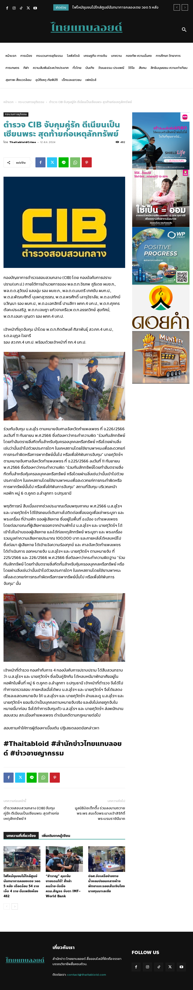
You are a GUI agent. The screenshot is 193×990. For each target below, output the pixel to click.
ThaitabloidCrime (22, 142)
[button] (184, 30)
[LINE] (64, 162)
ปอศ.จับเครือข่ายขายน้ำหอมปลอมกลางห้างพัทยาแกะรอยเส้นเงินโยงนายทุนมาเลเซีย (106, 884)
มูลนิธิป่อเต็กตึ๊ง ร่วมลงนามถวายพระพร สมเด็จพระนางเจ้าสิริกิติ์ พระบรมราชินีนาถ (100, 813)
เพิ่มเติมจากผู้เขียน (56, 835)
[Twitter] (28, 8)
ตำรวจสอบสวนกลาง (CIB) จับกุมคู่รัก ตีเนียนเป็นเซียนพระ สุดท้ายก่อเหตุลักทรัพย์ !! (31, 813)
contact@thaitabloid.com (86, 974)
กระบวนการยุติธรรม (31, 102)
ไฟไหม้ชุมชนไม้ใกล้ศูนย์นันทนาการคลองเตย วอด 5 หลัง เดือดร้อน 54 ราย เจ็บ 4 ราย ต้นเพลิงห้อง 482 (22, 886)
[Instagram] (14, 8)
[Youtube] (35, 8)
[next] (185, 7)
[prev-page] (7, 906)
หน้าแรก (9, 102)
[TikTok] (21, 8)
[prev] (177, 7)
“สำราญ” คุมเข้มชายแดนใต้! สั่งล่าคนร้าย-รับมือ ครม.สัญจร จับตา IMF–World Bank (63, 886)
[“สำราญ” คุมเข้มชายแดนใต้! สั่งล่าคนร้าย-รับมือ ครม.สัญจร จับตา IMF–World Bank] (64, 859)
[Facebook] (7, 8)
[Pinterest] (87, 162)
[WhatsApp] (75, 162)
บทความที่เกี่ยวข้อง (21, 835)
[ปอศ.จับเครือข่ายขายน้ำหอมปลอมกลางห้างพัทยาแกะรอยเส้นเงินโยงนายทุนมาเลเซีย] (106, 859)
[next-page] (15, 906)
